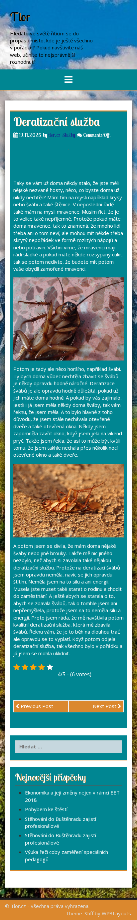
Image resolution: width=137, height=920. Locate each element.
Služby (68, 135)
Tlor (20, 16)
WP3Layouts (116, 913)
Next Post (105, 706)
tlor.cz (54, 135)
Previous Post (36, 706)
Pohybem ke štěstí (46, 809)
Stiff (88, 913)
